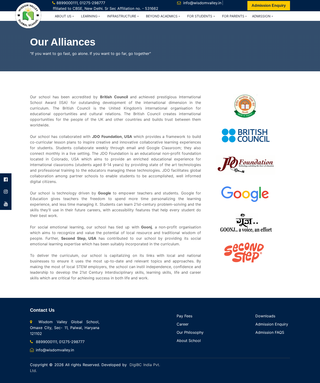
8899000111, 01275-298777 (80, 2)
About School (189, 340)
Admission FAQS (269, 332)
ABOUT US (63, 16)
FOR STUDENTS (200, 16)
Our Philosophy (190, 332)
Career (183, 324)
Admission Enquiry (269, 6)
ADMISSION (262, 16)
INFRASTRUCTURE (122, 16)
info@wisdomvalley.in (202, 2)
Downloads (265, 316)
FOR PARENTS (233, 16)
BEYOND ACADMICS (162, 16)
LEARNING (89, 16)
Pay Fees (184, 316)
